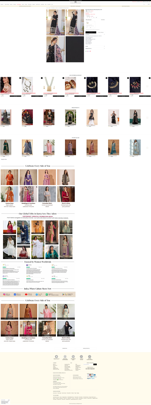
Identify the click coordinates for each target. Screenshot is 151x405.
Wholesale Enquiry (78, 369)
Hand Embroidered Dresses (74, 399)
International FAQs (67, 364)
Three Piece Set (38, 4)
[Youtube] (92, 369)
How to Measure (103, 19)
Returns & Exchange (67, 366)
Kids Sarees (85, 398)
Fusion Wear (54, 399)
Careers (54, 366)
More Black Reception (86, 348)
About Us (54, 364)
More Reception (64, 348)
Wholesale (141, 1)
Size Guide (77, 368)
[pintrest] (94, 369)
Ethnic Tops (65, 398)
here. (5, 403)
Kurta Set (11, 4)
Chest (86, 27)
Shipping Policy (78, 366)
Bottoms (54, 398)
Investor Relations (67, 369)
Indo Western (42, 4)
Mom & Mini (49, 4)
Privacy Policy (66, 368)
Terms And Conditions (67, 367)
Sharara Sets (29, 4)
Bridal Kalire (61, 398)
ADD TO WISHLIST (101, 32)
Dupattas (57, 398)
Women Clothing (7, 4)
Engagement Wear (94, 398)
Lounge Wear (69, 398)
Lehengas (14, 4)
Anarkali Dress (59, 399)
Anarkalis (33, 4)
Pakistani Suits (68, 399)
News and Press (55, 365)
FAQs (76, 364)
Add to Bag (91, 32)
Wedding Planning (55, 368)
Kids (52, 4)
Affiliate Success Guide (56, 369)
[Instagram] (90, 369)
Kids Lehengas (81, 398)
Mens (46, 4)
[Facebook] (86, 369)
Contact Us (54, 367)
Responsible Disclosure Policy (69, 370)
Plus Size (26, 4)
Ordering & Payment (78, 367)
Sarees (23, 4)
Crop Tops (73, 398)
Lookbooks (77, 370)
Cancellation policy (78, 365)
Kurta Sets (80, 399)
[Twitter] (88, 369)
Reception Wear (89, 398)
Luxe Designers (19, 4)
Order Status (66, 365)
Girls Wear (76, 398)
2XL (96, 17)
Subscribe (95, 364)
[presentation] (4, 86)
